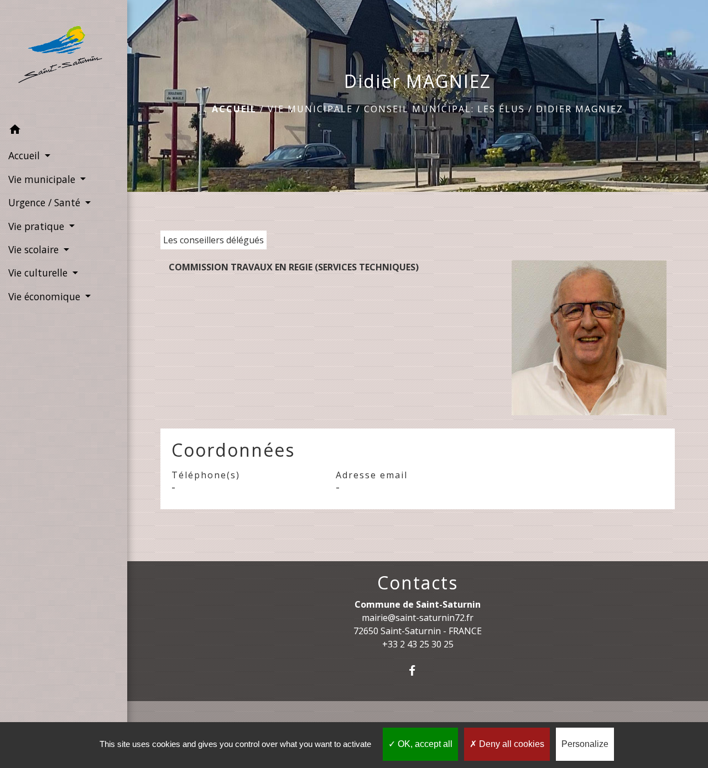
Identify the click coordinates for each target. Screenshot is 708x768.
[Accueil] (63, 59)
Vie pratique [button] (37, 226)
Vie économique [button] (45, 296)
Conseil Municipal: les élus (444, 109)
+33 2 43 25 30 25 (418, 644)
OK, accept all (423, 744)
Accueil (234, 109)
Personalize (584, 744)
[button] (63, 131)
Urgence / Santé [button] (45, 202)
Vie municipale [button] (43, 179)
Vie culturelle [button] (39, 272)
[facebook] (417, 670)
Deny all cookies (510, 744)
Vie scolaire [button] (34, 249)
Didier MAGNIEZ (579, 109)
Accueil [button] (25, 155)
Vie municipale (310, 109)
